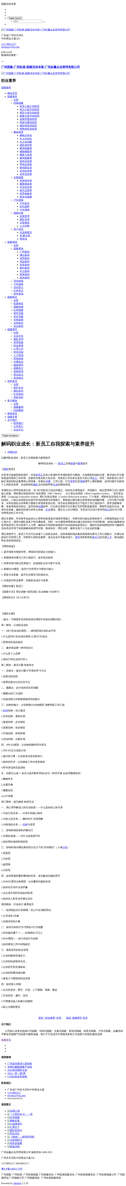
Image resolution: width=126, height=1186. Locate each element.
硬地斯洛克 (26, 167)
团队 (35, 484)
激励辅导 (18, 365)
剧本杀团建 (26, 196)
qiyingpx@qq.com (10, 47)
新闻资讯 (12, 413)
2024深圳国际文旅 (17, 1070)
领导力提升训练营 (29, 112)
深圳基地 (25, 258)
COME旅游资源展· (17, 1076)
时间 (5, 710)
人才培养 (25, 226)
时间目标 (18, 352)
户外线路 (18, 284)
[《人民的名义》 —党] (20, 1114)
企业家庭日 (26, 232)
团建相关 (12, 297)
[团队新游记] (14, 1130)
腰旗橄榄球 (26, 151)
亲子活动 (18, 229)
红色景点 (18, 290)
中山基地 (25, 271)
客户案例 (12, 400)
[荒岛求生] (13, 1133)
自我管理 (25, 216)
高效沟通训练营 (28, 122)
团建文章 (12, 416)
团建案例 (18, 407)
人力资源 (18, 355)
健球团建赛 (26, 158)
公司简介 (18, 426)
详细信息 (12, 452)
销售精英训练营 (28, 129)
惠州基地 (25, 268)
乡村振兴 (18, 323)
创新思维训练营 (28, 119)
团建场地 (12, 242)
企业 (55, 484)
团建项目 (12, 96)
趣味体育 (18, 132)
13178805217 (14, 1092)
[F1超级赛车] (14, 1124)
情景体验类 (26, 193)
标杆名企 (18, 387)
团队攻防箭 (26, 145)
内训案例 (18, 410)
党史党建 (18, 316)
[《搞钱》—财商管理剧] (20, 1136)
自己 (107, 509)
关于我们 (12, 420)
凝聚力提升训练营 (29, 116)
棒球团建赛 (26, 148)
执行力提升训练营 (29, 109)
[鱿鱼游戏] (13, 1146)
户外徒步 (25, 203)
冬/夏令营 (25, 235)
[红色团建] (13, 1117)
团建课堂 (12, 329)
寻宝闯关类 (26, 187)
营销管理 (18, 371)
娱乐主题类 (26, 190)
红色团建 (18, 310)
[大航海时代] (14, 1140)
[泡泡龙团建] (14, 1143)
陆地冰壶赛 (26, 161)
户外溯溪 (25, 209)
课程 (6, 469)
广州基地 (25, 251)
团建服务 (6, 87)
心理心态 (18, 349)
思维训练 (18, 358)
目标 (25, 824)
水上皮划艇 (26, 141)
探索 (72, 463)
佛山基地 (25, 255)
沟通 (47, 481)
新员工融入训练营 (29, 106)
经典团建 (18, 103)
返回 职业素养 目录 (50, 1018)
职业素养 (18, 345)
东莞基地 (25, 264)
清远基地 (25, 261)
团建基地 (18, 248)
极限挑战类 (26, 184)
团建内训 (18, 213)
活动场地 (18, 281)
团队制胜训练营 (28, 125)
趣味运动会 (26, 135)
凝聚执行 (18, 368)
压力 (94, 478)
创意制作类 (26, 180)
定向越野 (25, 206)
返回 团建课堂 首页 (77, 1018)
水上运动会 (26, 138)
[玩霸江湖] (13, 1111)
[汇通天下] (13, 1127)
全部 (16, 99)
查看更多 (6, 1040)
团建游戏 (18, 306)
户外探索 (18, 200)
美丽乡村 (18, 397)
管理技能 (18, 342)
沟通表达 (18, 361)
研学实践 (18, 313)
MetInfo (17, 1183)
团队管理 (25, 219)
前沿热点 (18, 374)
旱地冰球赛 (26, 164)
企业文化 (18, 336)
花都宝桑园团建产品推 (19, 1067)
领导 (77, 537)
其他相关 (18, 378)
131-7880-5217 (8, 44)
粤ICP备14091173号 (12, 1169)
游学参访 (12, 381)
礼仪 (47, 509)
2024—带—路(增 (16, 1073)
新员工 (61, 463)
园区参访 (18, 391)
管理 (72, 481)
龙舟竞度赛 (26, 174)
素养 (80, 463)
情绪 (82, 481)
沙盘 (64, 847)
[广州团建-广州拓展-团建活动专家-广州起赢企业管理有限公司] (63, 29)
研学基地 (18, 294)
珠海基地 (25, 274)
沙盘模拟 (25, 222)
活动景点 (18, 287)
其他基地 (25, 277)
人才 (109, 537)
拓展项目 (18, 303)
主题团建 (18, 177)
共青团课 (18, 319)
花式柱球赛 (26, 171)
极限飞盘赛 (26, 154)
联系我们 (18, 423)
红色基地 (18, 394)
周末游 (23, 239)
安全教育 (18, 326)
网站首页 (12, 93)
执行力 (96, 537)
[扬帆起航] (13, 1120)
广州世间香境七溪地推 (19, 1063)
